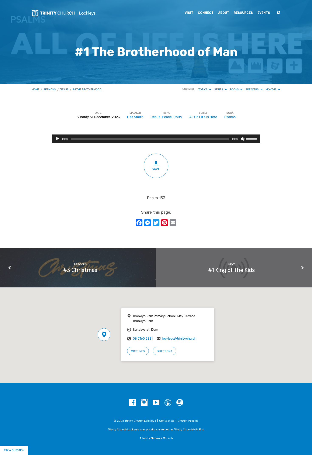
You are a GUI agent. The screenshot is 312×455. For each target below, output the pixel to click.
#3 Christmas (80, 270)
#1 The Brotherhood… (88, 89)
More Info (138, 351)
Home (35, 89)
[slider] (252, 138)
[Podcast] (167, 402)
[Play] (57, 139)
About (223, 12)
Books (234, 89)
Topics (203, 89)
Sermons (50, 89)
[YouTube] (156, 402)
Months (271, 89)
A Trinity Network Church (156, 438)
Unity (177, 117)
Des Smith (135, 117)
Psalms (230, 117)
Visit (189, 12)
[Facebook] (132, 402)
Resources (243, 12)
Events (263, 12)
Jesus (64, 89)
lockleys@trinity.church (179, 338)
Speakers (252, 89)
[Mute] (242, 139)
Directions (164, 351)
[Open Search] (278, 12)
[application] (156, 138)
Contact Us (166, 420)
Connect (206, 12)
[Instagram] (144, 402)
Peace (167, 117)
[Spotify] (179, 402)
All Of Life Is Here (203, 117)
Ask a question (13, 450)
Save (156, 169)
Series (219, 89)
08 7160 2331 (143, 338)
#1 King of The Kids (231, 270)
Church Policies (188, 420)
